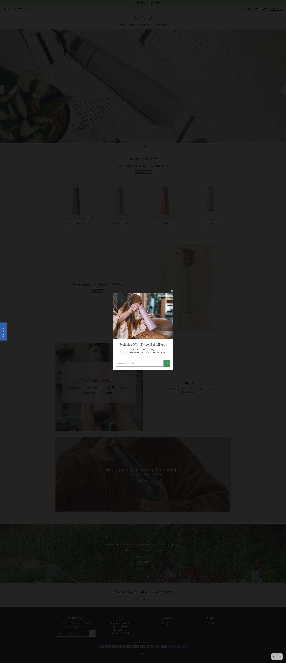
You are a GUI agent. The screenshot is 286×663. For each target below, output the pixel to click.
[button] (3, 332)
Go (167, 363)
